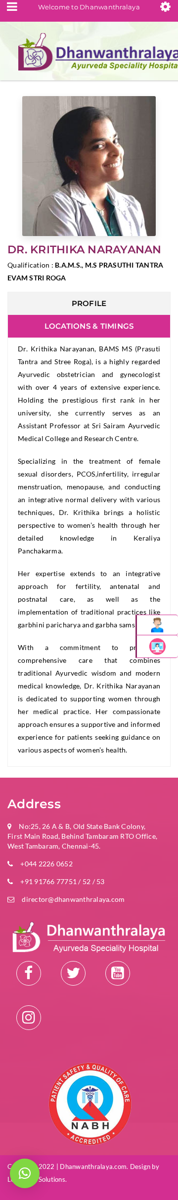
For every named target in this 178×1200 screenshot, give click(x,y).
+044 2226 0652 (46, 863)
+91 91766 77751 (48, 881)
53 (100, 881)
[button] (25, 1173)
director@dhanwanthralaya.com (73, 899)
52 (87, 881)
